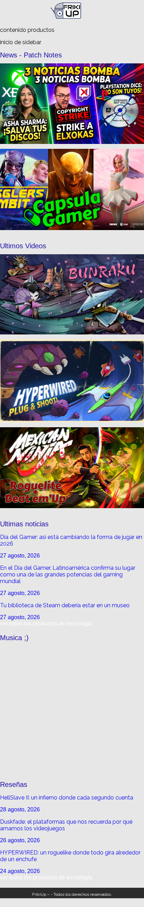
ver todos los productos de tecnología (46, 623)
